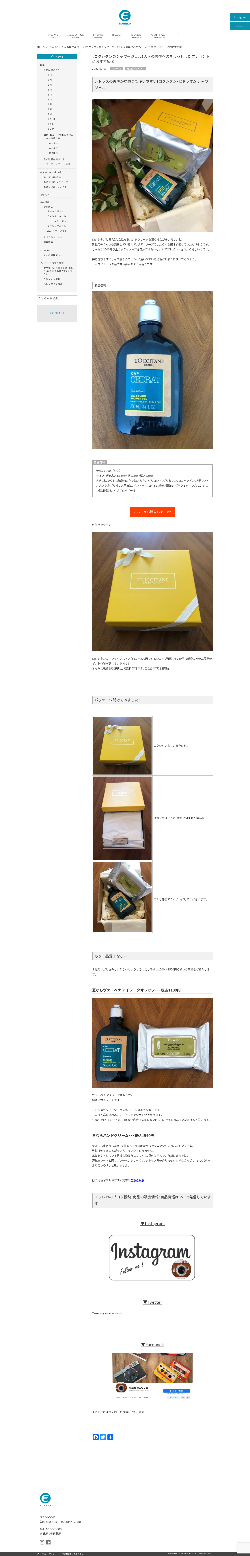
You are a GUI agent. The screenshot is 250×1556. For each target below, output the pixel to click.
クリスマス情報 (52, 279)
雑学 (42, 65)
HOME (53, 36)
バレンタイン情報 (53, 284)
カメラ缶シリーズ (53, 237)
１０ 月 (51, 119)
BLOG (116, 36)
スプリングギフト (56, 226)
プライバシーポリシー (47, 1553)
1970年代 (52, 153)
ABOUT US (76, 36)
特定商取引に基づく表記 (72, 1553)
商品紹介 (44, 201)
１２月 (50, 128)
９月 (49, 114)
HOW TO (116, 68)
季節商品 (48, 206)
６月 (49, 99)
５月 (49, 94)
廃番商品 (48, 242)
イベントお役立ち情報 (52, 263)
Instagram (240, 17)
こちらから (137, 1180)
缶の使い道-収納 (52, 177)
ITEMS (98, 36)
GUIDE (136, 36)
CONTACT (159, 36)
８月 (49, 109)
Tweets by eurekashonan (107, 1313)
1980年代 (52, 148)
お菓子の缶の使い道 (50, 172)
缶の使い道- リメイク (55, 187)
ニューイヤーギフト (58, 221)
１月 (49, 75)
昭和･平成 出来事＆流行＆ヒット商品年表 (58, 137)
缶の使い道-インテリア (56, 182)
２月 (49, 79)
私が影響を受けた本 (54, 159)
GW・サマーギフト (57, 231)
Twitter (238, 26)
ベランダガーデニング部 (57, 164)
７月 (49, 104)
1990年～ (52, 143)
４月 (49, 89)
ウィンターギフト (56, 216)
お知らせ (44, 195)
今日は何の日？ (52, 70)
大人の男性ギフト (135, 68)
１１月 (50, 124)
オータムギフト (55, 211)
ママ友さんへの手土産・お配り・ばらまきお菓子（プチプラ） (58, 271)
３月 (49, 84)
